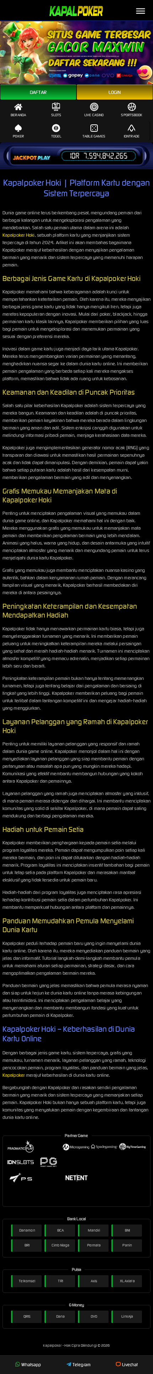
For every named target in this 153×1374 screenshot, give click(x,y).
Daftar (38, 92)
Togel (56, 136)
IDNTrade (131, 136)
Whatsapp (31, 1364)
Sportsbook (131, 115)
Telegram (81, 1364)
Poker (18, 136)
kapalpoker (52, 1345)
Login (115, 92)
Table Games (94, 136)
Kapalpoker (13, 1075)
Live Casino (94, 115)
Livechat (130, 1364)
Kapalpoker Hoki (18, 235)
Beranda (18, 115)
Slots (56, 115)
